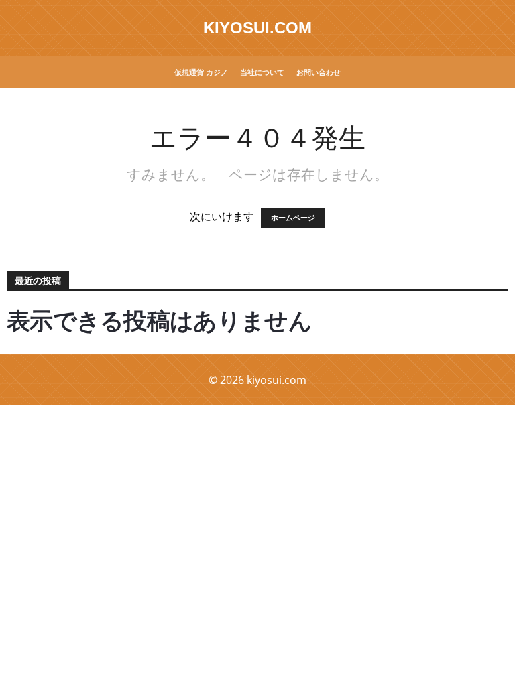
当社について (262, 72)
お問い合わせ (318, 72)
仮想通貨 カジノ (201, 72)
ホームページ (293, 218)
